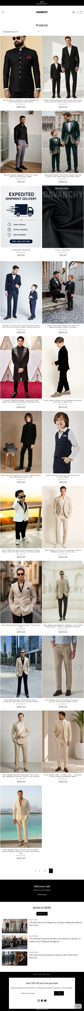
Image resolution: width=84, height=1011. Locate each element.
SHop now (42, 894)
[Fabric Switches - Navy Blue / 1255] (64, 258)
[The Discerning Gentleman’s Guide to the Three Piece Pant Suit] (14, 958)
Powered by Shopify (42, 1009)
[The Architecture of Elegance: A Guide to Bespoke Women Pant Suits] (14, 926)
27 (45, 871)
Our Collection (41, 974)
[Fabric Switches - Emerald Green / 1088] (67, 258)
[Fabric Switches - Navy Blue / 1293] (62, 258)
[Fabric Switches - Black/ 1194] (59, 258)
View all (42, 914)
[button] (74, 12)
